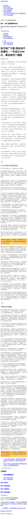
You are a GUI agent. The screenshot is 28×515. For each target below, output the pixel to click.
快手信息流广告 (6, 503)
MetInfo (9, 513)
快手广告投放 (23, 503)
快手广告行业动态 (11, 13)
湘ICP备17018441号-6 (6, 511)
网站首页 (6, 5)
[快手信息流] (14, 1)
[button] (3, 31)
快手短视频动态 (8, 11)
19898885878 (6, 243)
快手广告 (11, 239)
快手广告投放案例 (8, 15)
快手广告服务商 (8, 10)
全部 (5, 13)
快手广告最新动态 (21, 13)
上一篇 (15, 460)
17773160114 (4, 495)
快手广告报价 (7, 7)
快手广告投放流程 (8, 8)
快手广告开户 (15, 503)
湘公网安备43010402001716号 (18, 508)
